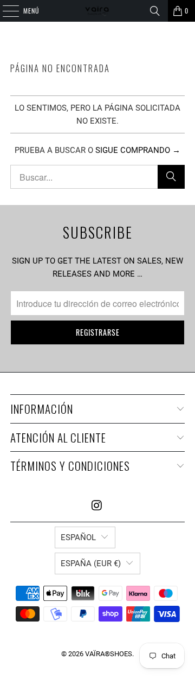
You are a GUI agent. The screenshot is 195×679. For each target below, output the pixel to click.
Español (78, 537)
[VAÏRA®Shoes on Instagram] (97, 506)
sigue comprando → (137, 150)
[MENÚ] (5, 11)
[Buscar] (155, 11)
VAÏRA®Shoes (108, 654)
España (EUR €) (91, 563)
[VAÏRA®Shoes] (97, 11)
